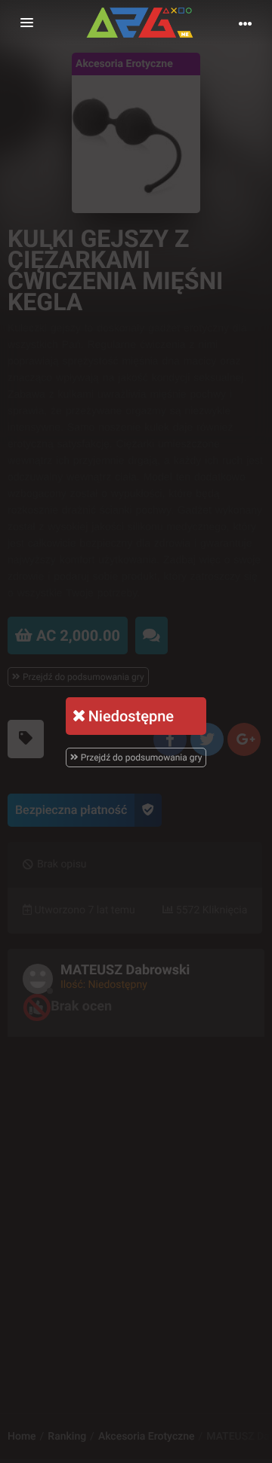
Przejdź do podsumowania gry (140, 757)
